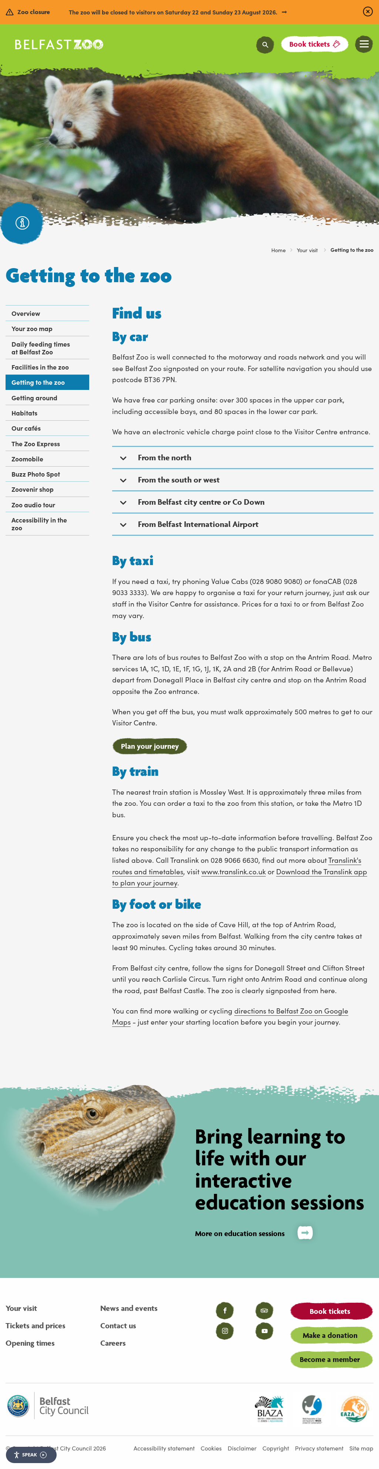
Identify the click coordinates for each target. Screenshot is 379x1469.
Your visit (308, 250)
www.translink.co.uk (233, 871)
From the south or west (179, 479)
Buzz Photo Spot (35, 473)
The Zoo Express (35, 443)
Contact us (118, 1325)
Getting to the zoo (38, 382)
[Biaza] (269, 1409)
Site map (361, 1448)
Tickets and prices (36, 1325)
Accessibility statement (164, 1448)
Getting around (34, 397)
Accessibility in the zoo (39, 523)
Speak (29, 1454)
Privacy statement (319, 1448)
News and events (129, 1308)
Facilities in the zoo (40, 366)
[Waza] (312, 1409)
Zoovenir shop (32, 489)
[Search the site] (265, 45)
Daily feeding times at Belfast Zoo (40, 347)
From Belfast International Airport (198, 524)
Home (278, 250)
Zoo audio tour (33, 504)
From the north (164, 457)
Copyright (275, 1448)
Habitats (24, 412)
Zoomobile (27, 458)
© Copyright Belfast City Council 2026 (56, 1448)
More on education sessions (240, 1233)
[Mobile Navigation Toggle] (364, 44)
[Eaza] (354, 1409)
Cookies (211, 1448)
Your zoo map (32, 328)
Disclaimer (242, 1448)
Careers (113, 1343)
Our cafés (26, 428)
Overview (25, 313)
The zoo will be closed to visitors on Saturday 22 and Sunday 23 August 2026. (174, 12)
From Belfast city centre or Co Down (201, 502)
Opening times (30, 1343)
